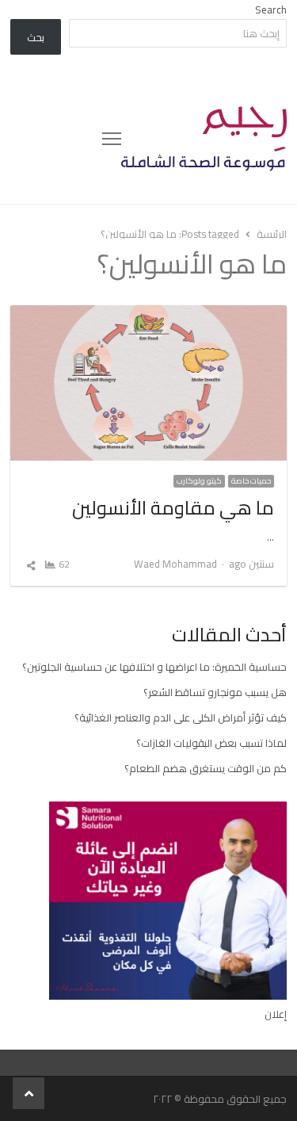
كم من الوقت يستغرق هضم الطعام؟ (205, 768)
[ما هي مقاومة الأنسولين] (148, 314)
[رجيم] (204, 138)
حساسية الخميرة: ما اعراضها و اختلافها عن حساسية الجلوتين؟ (154, 666)
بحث (35, 37)
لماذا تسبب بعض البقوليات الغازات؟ (211, 742)
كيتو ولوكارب (199, 481)
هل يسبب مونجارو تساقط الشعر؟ (215, 692)
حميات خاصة (251, 481)
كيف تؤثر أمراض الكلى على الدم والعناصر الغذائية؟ (180, 717)
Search (271, 9)
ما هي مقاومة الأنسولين (173, 508)
